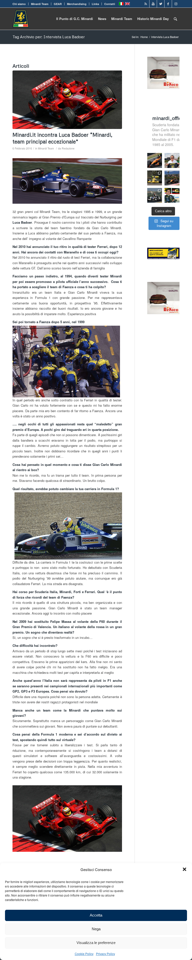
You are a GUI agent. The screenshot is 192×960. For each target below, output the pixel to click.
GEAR (58, 4)
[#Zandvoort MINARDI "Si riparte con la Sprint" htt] (172, 160)
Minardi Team (39, 4)
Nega (96, 929)
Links (95, 4)
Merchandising (76, 4)
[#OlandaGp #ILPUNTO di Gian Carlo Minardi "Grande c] (154, 160)
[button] (184, 869)
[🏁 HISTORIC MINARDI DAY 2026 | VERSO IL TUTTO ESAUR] (154, 177)
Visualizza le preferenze (96, 943)
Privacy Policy (105, 954)
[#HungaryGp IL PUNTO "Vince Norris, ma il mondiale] (172, 177)
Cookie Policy (84, 954)
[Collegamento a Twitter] (160, 3)
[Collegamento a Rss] (145, 3)
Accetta (96, 915)
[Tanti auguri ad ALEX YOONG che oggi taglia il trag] (172, 195)
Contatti (109, 4)
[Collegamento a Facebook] (168, 3)
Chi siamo (19, 4)
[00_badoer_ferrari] (67, 99)
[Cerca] (175, 19)
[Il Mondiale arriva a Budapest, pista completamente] (154, 195)
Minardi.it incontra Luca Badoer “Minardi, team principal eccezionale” (62, 138)
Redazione (68, 148)
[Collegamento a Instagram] (176, 3)
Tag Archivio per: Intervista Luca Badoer (48, 36)
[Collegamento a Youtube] (153, 3)
